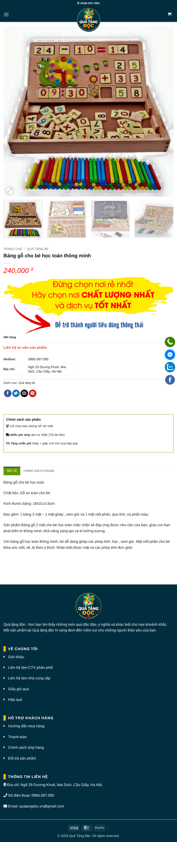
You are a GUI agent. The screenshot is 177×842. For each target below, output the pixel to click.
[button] (6, 14)
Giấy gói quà (18, 689)
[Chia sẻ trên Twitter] (16, 393)
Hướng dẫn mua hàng (26, 726)
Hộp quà (15, 699)
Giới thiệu (16, 657)
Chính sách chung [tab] (39, 470)
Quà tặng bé (38, 249)
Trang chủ (12, 249)
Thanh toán (17, 737)
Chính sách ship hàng (26, 747)
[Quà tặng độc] (88, 20)
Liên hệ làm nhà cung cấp (29, 678)
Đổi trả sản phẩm (22, 758)
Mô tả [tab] (12, 470)
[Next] (164, 111)
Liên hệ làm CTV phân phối (30, 667)
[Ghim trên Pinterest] (32, 393)
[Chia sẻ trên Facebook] (8, 393)
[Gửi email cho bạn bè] (24, 393)
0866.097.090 (38, 359)
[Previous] (13, 111)
